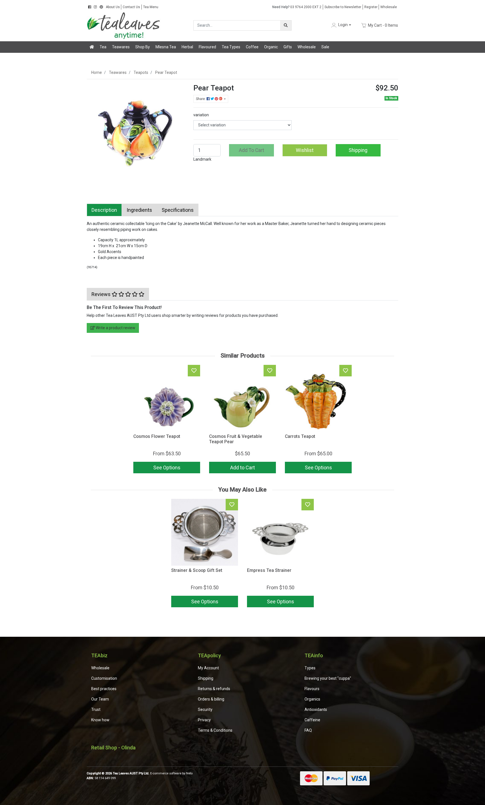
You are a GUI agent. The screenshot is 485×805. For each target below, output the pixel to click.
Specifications (178, 210)
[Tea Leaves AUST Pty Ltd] (125, 25)
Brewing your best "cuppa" (328, 678)
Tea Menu (150, 7)
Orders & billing (211, 699)
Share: (201, 99)
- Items (383, 25)
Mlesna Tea (165, 47)
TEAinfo (314, 655)
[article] (204, 554)
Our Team (100, 699)
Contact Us (131, 7)
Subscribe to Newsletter (342, 7)
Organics (312, 699)
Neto (189, 773)
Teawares (121, 47)
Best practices (103, 688)
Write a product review (115, 328)
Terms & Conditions (215, 730)
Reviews (101, 294)
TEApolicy (209, 655)
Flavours (312, 688)
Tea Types (231, 47)
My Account (208, 668)
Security (205, 709)
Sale (325, 47)
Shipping (358, 150)
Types (310, 668)
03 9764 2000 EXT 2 (296, 7)
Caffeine (312, 720)
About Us (113, 7)
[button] (341, 25)
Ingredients (139, 210)
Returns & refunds (214, 688)
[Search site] (285, 25)
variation (201, 115)
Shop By (142, 47)
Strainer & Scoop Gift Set (196, 570)
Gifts (287, 47)
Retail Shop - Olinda (113, 748)
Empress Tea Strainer (269, 570)
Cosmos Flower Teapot (156, 436)
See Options (204, 601)
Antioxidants (316, 709)
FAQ (308, 730)
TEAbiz (99, 655)
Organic (271, 47)
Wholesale (388, 7)
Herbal (187, 47)
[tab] (104, 210)
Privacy (204, 720)
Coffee (252, 47)
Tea (103, 47)
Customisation (104, 678)
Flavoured (207, 47)
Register (371, 7)
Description (104, 210)
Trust (95, 709)
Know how (100, 720)
